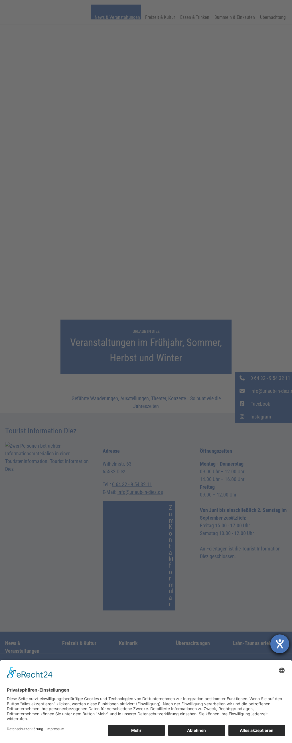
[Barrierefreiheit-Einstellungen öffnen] (279, 643)
